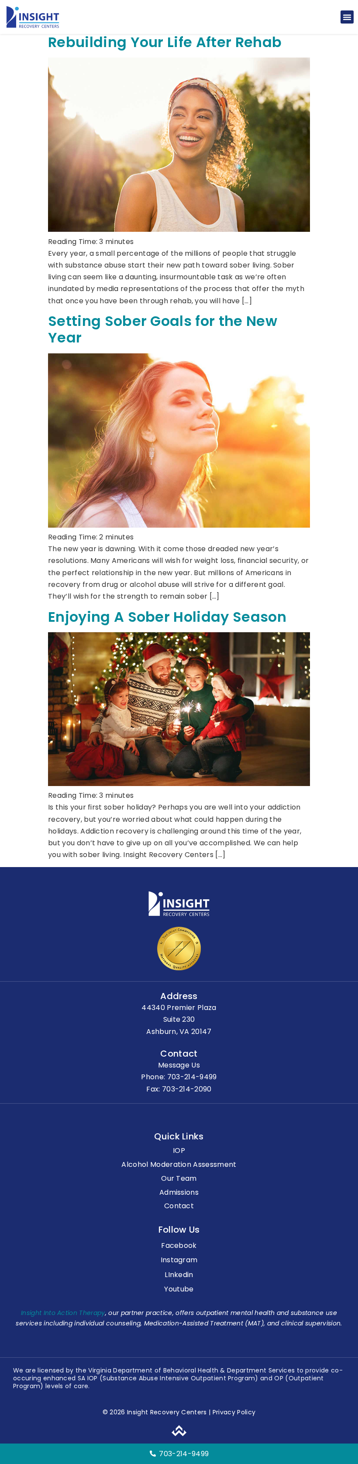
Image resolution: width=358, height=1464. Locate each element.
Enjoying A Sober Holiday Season (167, 617)
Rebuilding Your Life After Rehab (165, 42)
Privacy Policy (232, 1412)
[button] (347, 17)
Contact (179, 1206)
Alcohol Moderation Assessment (178, 1164)
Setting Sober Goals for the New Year (162, 329)
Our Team (179, 1178)
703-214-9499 (192, 1077)
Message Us (179, 1065)
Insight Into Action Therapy (63, 1312)
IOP (179, 1151)
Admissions (179, 1192)
